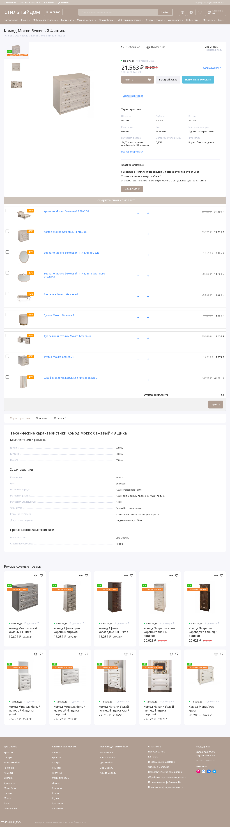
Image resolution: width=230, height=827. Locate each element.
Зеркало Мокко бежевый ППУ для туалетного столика (74, 275)
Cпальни (8, 777)
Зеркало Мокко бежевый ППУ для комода (72, 252)
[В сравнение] (36, 576)
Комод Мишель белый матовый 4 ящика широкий (69, 710)
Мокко (7, 798)
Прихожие (57, 803)
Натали (8, 793)
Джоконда (9, 783)
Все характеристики (132, 151)
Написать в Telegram (198, 79)
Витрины (57, 788)
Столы (55, 793)
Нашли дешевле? (211, 67)
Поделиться (130, 188)
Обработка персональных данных (167, 777)
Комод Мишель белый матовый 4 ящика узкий (24, 710)
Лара (6, 803)
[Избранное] (200, 12)
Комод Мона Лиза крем (201, 708)
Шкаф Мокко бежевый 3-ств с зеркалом (70, 377)
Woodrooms (174, 20)
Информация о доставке (161, 761)
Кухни (24, 20)
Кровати (8, 752)
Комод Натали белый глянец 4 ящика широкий (159, 710)
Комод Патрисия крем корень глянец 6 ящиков (159, 632)
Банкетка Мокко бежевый (61, 294)
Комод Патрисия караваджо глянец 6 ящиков (203, 632)
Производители (156, 751)
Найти (165, 12)
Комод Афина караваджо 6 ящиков (113, 630)
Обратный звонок (205, 755)
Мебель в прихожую (129, 20)
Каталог (55, 12)
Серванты (57, 808)
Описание (42, 418)
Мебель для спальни (44, 20)
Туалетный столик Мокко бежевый (67, 336)
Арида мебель (108, 772)
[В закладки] (41, 576)
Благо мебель (107, 757)
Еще (220, 20)
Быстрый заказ (168, 79)
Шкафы (8, 757)
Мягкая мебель (85, 20)
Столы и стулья (154, 20)
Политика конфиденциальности (165, 787)
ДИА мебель (107, 762)
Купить (215, 404)
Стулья (55, 798)
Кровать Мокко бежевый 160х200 (66, 211)
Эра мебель (106, 20)
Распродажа (11, 20)
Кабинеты (192, 20)
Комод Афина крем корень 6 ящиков (67, 630)
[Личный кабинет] (182, 12)
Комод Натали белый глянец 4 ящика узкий (114, 708)
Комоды (8, 772)
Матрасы (208, 20)
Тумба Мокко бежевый (59, 357)
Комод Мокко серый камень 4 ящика (23, 630)
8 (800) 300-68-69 (209, 2)
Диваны (56, 783)
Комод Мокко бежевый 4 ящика (65, 232)
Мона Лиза (10, 788)
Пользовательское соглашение (165, 771)
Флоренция (10, 808)
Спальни (56, 752)
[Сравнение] (191, 12)
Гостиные (66, 20)
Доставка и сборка (133, 95)
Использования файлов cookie (164, 782)
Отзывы (59, 418)
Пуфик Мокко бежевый (59, 315)
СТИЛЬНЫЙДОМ (22, 12)
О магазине (10, 2)
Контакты (49, 2)
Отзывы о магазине (30, 2)
